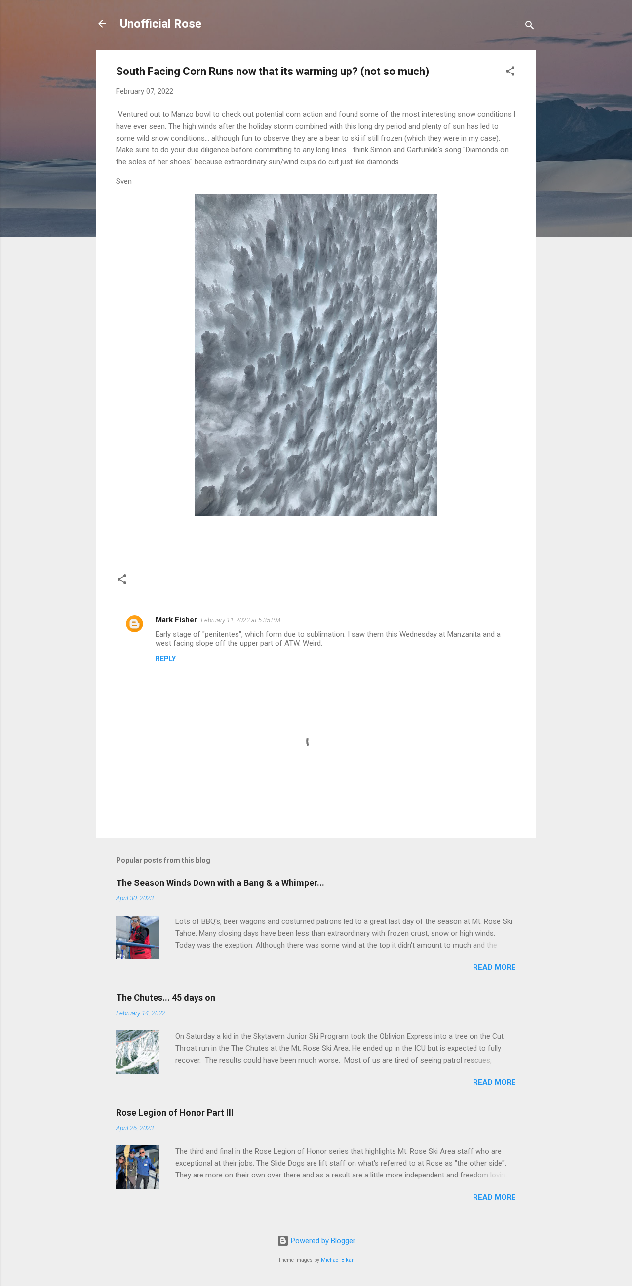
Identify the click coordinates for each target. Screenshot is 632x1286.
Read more (494, 967)
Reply (166, 658)
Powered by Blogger (322, 1240)
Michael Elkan (338, 1260)
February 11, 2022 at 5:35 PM (240, 620)
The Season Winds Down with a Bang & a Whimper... (220, 883)
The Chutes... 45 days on (165, 997)
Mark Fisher (176, 619)
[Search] (530, 27)
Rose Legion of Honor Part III (175, 1112)
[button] (510, 72)
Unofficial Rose (160, 24)
